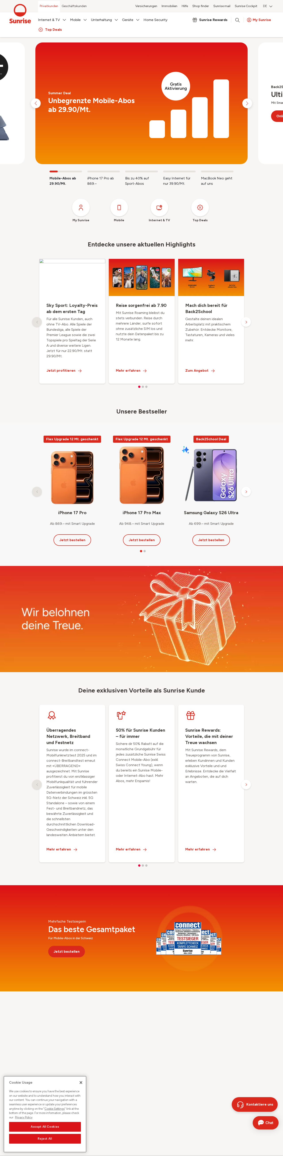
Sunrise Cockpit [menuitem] (246, 6)
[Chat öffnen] (266, 1122)
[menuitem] (268, 6)
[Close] (81, 1082)
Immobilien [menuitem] (169, 6)
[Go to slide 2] (103, 171)
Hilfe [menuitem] (185, 6)
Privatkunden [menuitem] (49, 6)
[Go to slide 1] (66, 171)
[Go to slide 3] (141, 171)
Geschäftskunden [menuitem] (74, 6)
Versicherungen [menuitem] (146, 6)
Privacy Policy (24, 1117)
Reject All (45, 1138)
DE (265, 6)
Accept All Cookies (45, 1126)
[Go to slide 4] (179, 171)
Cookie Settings (54, 1108)
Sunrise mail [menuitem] (221, 6)
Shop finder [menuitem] (200, 6)
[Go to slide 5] (217, 171)
